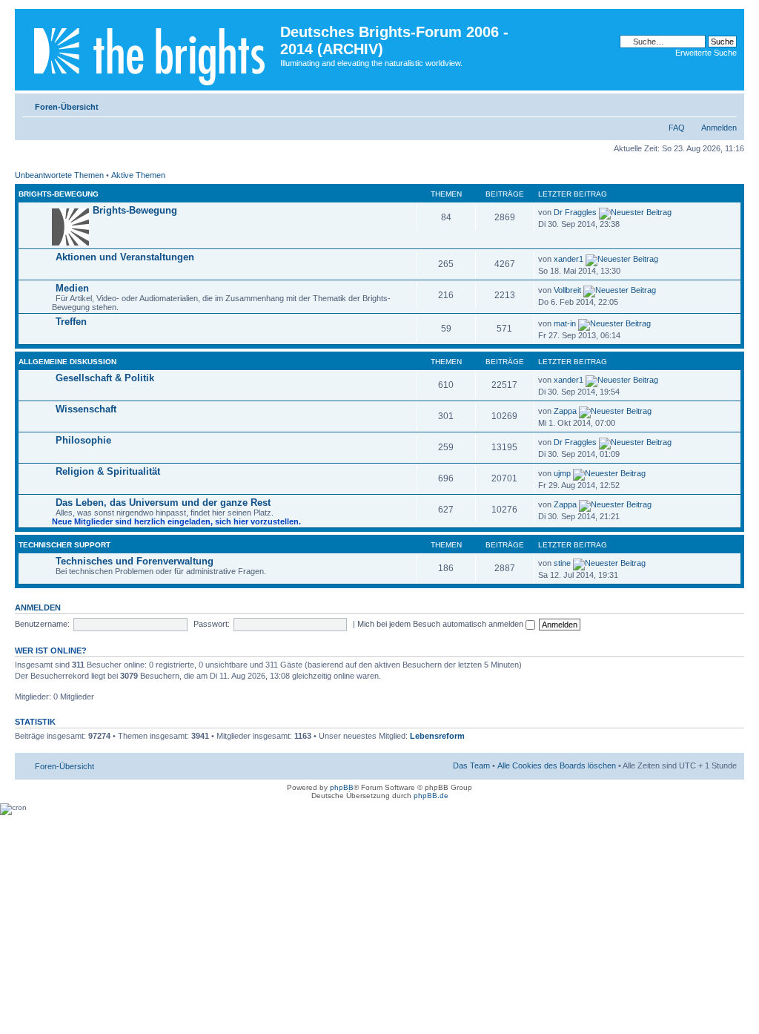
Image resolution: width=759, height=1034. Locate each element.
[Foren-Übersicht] (149, 50)
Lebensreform (437, 735)
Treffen (71, 321)
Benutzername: (42, 623)
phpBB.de (431, 795)
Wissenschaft (86, 409)
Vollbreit (567, 290)
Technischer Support (64, 545)
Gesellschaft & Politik (105, 377)
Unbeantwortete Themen (59, 175)
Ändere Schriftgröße (726, 104)
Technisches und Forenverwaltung (134, 561)
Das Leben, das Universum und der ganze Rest (163, 502)
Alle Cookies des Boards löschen (556, 765)
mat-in (565, 323)
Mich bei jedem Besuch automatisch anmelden (441, 623)
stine (562, 563)
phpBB (342, 787)
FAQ (677, 127)
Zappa (565, 410)
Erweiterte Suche (706, 52)
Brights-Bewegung (59, 194)
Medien (72, 288)
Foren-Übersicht (67, 106)
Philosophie (83, 440)
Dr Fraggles (575, 212)
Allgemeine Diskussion (67, 362)
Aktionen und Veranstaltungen (125, 257)
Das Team (471, 765)
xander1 (568, 258)
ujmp (562, 473)
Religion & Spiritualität (108, 471)
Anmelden (719, 127)
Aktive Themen (138, 175)
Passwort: (211, 623)
